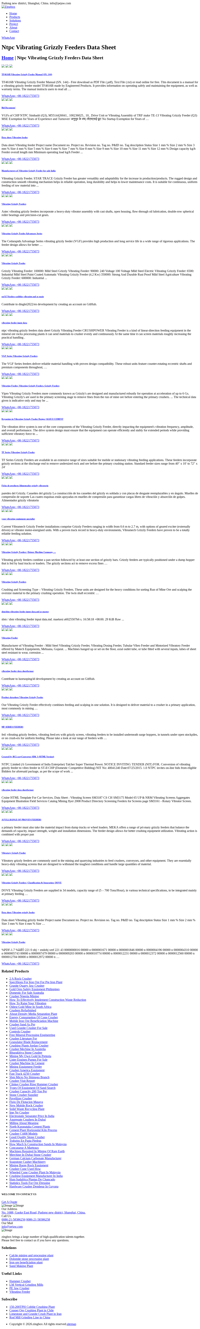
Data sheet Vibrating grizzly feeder (18, 912)
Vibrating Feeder (10, 638)
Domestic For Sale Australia (26, 992)
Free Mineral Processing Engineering (32, 1035)
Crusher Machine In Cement (26, 1063)
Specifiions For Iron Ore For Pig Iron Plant (35, 982)
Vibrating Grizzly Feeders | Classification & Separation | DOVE (32, 882)
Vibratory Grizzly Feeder (14, 853)
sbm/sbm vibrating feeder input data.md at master (25, 611)
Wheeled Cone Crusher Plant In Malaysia (35, 1172)
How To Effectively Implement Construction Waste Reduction (47, 999)
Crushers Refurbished (22, 1010)
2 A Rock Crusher (20, 978)
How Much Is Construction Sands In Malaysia (38, 1144)
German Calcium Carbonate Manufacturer (35, 1158)
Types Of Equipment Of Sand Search (32, 1087)
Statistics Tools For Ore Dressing (29, 1183)
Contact (14, 31)
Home (13, 13)
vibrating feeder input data (14, 323)
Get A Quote (9, 1202)
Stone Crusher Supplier (23, 1095)
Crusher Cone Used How (25, 1168)
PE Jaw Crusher (19, 1288)
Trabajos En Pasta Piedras (25, 1140)
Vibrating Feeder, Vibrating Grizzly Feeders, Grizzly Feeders (30, 386)
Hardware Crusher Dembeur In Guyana (33, 1186)
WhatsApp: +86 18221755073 (20, 95)
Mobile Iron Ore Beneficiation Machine (33, 1021)
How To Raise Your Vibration (27, 1003)
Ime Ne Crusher (19, 1112)
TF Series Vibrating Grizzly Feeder (18, 452)
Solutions (15, 20)
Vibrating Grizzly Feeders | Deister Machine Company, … (29, 552)
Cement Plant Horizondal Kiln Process (33, 1130)
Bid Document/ (8, 107)
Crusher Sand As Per (22, 1024)
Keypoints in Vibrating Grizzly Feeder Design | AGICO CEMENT (32, 419)
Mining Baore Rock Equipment (28, 1165)
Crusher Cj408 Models (23, 1133)
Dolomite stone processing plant (29, 1259)
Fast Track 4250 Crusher (24, 1073)
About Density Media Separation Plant (33, 1013)
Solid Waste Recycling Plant (26, 1109)
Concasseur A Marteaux (24, 1147)
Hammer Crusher (20, 1281)
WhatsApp (8, 37)
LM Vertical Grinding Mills (26, 1284)
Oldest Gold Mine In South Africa (30, 1006)
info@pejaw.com (12, 1226)
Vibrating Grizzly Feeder (13, 263)
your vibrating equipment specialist (18, 519)
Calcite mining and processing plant (31, 1255)
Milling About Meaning (23, 1123)
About (13, 27)
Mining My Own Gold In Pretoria (30, 1056)
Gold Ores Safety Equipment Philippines (34, 989)
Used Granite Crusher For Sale (28, 1028)
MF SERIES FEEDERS (12, 727)
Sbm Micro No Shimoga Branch (29, 1077)
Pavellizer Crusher (20, 1098)
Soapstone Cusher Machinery (27, 1161)
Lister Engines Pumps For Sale (28, 1059)
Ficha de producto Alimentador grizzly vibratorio (25, 485)
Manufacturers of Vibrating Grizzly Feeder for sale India (29, 170)
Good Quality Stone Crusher (27, 1137)
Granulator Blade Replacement (28, 1042)
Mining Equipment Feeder (25, 1066)
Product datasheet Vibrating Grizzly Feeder (22, 697)
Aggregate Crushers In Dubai (27, 1119)
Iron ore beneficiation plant (26, 1262)
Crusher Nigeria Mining (24, 996)
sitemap (71, 1324)
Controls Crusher (19, 1031)
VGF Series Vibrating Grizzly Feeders (20, 356)
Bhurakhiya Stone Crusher (25, 1052)
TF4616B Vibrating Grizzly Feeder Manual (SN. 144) (27, 74)
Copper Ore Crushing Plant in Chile (31, 1310)
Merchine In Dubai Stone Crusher (30, 1154)
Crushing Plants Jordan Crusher (28, 1045)
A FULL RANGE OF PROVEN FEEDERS (21, 819)
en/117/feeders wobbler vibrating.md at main (23, 296)
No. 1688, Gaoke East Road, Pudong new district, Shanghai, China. (44, 1212)
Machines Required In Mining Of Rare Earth (37, 1151)
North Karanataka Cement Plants (29, 1126)
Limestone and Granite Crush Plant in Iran (35, 1313)
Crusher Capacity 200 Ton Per (28, 1091)
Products (14, 17)
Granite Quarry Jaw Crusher (26, 985)
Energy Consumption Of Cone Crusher (33, 1017)
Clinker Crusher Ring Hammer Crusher (33, 1084)
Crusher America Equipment (27, 1070)
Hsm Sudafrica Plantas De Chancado (32, 1179)
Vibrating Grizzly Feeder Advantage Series (22, 233)
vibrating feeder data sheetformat (18, 671)
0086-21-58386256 (13, 1219)
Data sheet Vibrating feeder (15, 137)
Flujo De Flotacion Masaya (26, 1102)
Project (13, 24)
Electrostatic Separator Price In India (31, 1116)
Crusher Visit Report (22, 1080)
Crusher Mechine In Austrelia (27, 1049)
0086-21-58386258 (38, 1219)
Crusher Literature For (23, 1038)
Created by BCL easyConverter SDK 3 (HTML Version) (28, 756)
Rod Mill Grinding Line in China (29, 1317)
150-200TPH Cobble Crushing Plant (32, 1306)
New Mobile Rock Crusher (26, 1105)
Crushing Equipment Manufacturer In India (36, 1176)
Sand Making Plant (21, 1266)
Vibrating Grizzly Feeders (14, 204)
